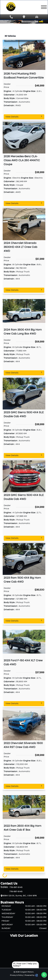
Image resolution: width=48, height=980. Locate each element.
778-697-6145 (15, 887)
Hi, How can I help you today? (25, 965)
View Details (11, 117)
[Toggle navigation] (44, 7)
